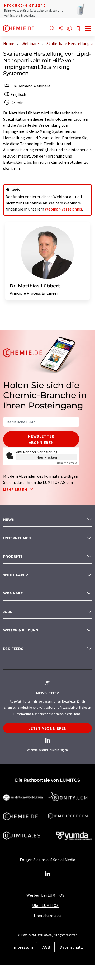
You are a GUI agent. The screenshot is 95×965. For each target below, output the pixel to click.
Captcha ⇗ (66, 463)
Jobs (7, 612)
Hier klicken (46, 457)
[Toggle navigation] (88, 29)
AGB (46, 947)
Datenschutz (71, 947)
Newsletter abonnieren (41, 439)
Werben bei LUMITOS (45, 895)
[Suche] (52, 29)
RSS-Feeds (13, 649)
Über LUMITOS (45, 905)
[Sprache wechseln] (69, 29)
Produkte (13, 556)
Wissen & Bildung (20, 630)
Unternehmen (17, 538)
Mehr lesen (15, 489)
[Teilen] (60, 29)
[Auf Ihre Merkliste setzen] (78, 29)
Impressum (22, 947)
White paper (15, 575)
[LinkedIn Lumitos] (47, 874)
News (8, 520)
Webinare (13, 593)
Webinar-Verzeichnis (63, 209)
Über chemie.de (47, 915)
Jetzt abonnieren (47, 728)
